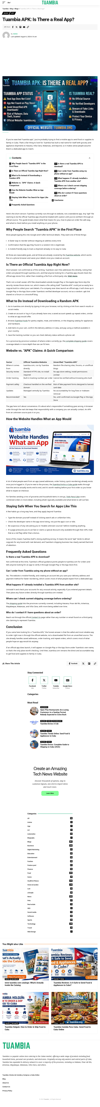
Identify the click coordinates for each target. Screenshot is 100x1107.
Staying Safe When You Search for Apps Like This (28, 198)
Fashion (49, 861)
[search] (96, 2)
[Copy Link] (28, 27)
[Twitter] (44, 682)
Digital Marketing (49, 849)
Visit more (72, 276)
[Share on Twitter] (16, 27)
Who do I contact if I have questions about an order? (70, 194)
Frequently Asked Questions (23, 205)
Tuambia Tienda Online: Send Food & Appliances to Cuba (55, 735)
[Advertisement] (50, 58)
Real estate (49, 904)
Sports (49, 920)
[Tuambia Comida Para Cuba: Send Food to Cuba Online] (74, 1008)
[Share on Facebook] (12, 27)
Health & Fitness (49, 881)
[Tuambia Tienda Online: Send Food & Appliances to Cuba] (34, 733)
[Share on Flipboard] (20, 27)
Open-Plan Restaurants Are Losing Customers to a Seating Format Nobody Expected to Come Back (54, 712)
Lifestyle (49, 893)
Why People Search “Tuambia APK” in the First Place (27, 164)
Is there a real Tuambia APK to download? (68, 165)
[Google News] (68, 682)
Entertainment (49, 857)
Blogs (6, 13)
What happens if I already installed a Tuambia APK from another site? (70, 179)
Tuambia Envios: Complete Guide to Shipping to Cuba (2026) (54, 745)
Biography (49, 838)
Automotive (49, 834)
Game (49, 877)
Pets (49, 900)
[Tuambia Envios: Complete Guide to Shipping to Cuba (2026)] (34, 744)
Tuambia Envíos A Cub (49, 724)
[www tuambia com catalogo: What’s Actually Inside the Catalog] (25, 964)
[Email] (24, 27)
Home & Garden (49, 885)
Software (49, 916)
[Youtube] (56, 682)
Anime (49, 822)
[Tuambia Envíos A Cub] (34, 722)
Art (49, 830)
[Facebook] (32, 682)
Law (49, 889)
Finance (49, 869)
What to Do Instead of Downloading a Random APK (25, 176)
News (49, 896)
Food (49, 721)
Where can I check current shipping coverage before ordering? (70, 186)
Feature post (49, 865)
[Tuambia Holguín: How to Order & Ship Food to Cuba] (25, 1008)
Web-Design (49, 932)
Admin (15, 34)
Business (44, 707)
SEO (49, 908)
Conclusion (58, 200)
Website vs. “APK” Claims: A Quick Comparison (24, 184)
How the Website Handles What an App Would (26, 191)
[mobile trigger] (4, 2)
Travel (49, 928)
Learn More (50, 793)
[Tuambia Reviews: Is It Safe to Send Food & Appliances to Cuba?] (74, 964)
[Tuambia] (50, 2)
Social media (49, 912)
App (12, 13)
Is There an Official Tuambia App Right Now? (30, 171)
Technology (57, 721)
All (49, 818)
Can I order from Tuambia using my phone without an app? (70, 172)
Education (49, 853)
